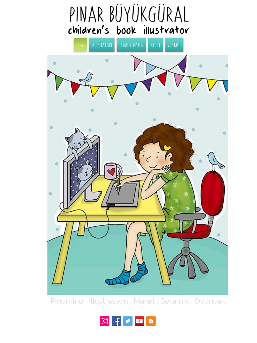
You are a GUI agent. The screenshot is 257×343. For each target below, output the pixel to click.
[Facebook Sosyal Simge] (116, 321)
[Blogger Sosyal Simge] (151, 321)
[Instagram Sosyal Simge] (104, 321)
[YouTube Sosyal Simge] (139, 321)
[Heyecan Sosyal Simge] (128, 321)
